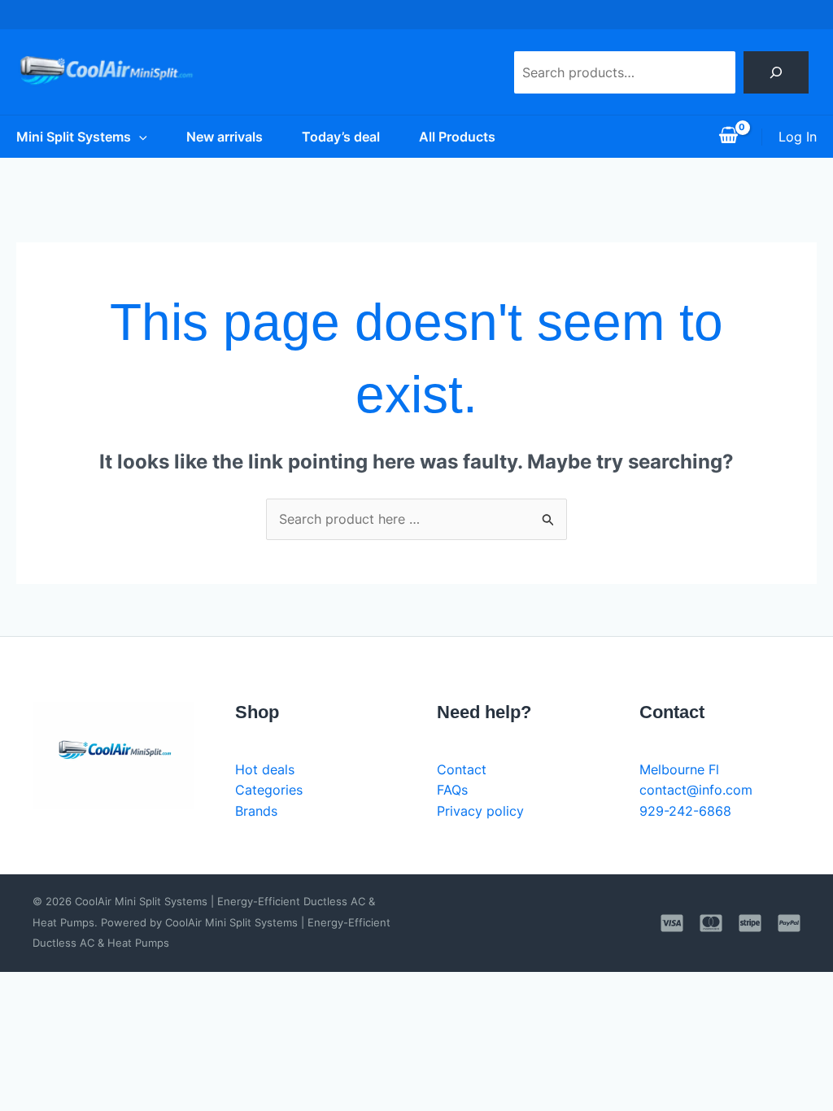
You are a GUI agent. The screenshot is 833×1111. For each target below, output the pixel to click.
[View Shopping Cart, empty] (728, 136)
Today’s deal (341, 137)
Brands (256, 811)
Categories (269, 790)
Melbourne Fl (679, 769)
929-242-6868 (685, 811)
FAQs (452, 790)
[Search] (776, 72)
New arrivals (224, 137)
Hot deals (264, 769)
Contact (461, 769)
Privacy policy (480, 811)
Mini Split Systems (73, 137)
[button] (139, 136)
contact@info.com (695, 790)
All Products (457, 137)
